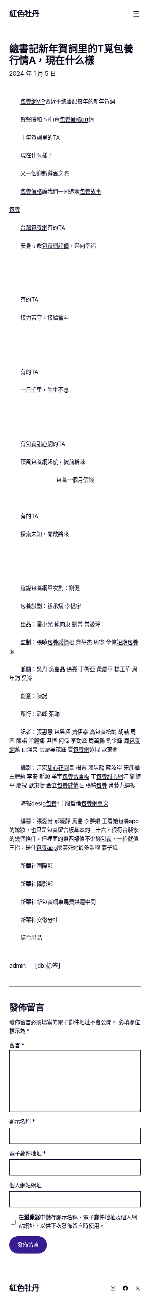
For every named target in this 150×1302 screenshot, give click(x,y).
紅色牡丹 (24, 13)
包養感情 (58, 642)
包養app (128, 821)
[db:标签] (47, 965)
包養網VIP (32, 101)
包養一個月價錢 (75, 480)
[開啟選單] (136, 13)
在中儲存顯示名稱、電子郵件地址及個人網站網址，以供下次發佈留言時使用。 (77, 1221)
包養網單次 (44, 588)
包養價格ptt (74, 119)
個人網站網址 (25, 1185)
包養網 (39, 461)
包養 (14, 209)
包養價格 (31, 191)
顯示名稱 (22, 1121)
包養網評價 (55, 245)
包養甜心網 (39, 443)
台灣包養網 (33, 227)
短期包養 (127, 642)
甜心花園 (58, 767)
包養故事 (90, 191)
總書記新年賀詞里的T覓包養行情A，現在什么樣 (71, 54)
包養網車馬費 (58, 902)
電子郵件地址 (27, 1153)
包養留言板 (75, 776)
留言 (16, 1045)
